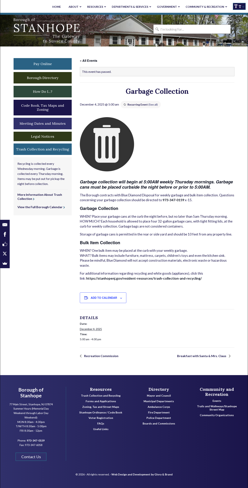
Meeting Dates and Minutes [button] (43, 123)
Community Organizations (217, 415)
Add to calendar (104, 298)
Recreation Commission (101, 356)
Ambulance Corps (159, 406)
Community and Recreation (217, 392)
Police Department (158, 417)
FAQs (100, 423)
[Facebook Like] (5, 244)
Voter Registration (101, 417)
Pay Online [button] (43, 64)
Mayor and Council (159, 395)
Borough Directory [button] (43, 78)
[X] (5, 254)
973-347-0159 (173, 200)
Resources (101, 389)
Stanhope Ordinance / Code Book (100, 412)
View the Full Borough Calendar (40, 207)
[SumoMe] (5, 263)
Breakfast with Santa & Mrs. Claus (202, 356)
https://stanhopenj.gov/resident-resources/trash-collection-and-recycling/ (144, 278)
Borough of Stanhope (29, 30)
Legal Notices (42, 136)
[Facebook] (5, 234)
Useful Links (100, 429)
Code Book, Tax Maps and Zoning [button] (42, 107)
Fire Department (159, 412)
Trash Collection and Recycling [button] (42, 149)
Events (217, 400)
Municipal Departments (159, 401)
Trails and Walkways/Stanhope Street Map (217, 408)
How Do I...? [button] (42, 91)
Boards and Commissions (159, 423)
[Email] (5, 224)
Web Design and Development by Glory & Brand (142, 474)
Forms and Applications (101, 401)
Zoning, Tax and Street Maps (100, 406)
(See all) (153, 104)
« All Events (88, 60)
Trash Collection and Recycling (101, 395)
